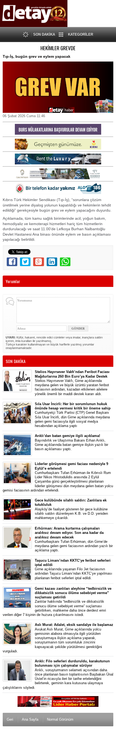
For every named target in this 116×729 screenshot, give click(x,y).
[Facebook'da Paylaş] (12, 261)
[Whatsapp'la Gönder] (65, 261)
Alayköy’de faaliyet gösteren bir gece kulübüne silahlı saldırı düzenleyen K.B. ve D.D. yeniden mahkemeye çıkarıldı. (71, 509)
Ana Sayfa (30, 719)
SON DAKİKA (44, 34)
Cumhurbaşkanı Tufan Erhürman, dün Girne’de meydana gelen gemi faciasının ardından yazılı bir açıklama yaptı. (74, 539)
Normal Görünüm (60, 719)
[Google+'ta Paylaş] (38, 261)
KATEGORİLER (80, 34)
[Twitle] (25, 261)
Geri (10, 719)
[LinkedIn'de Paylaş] (52, 261)
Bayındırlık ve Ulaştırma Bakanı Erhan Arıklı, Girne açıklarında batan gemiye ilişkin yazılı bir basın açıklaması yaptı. (71, 442)
